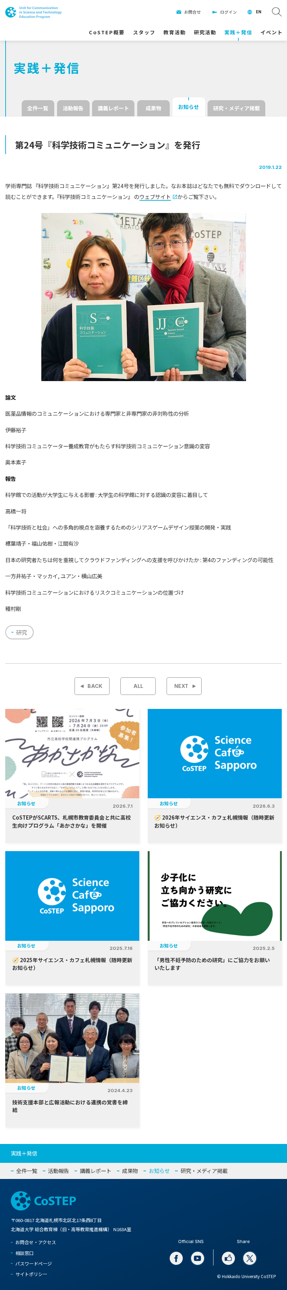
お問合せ (192, 12)
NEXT (181, 686)
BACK (95, 686)
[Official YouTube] (197, 1258)
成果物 (153, 108)
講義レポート (113, 108)
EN (258, 11)
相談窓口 (24, 1253)
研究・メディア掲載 (236, 108)
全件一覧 (37, 108)
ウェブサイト (155, 196)
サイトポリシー (31, 1274)
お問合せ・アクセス (35, 1242)
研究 (21, 632)
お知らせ (188, 106)
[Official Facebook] (176, 1258)
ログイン (228, 12)
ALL (138, 686)
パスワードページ (33, 1263)
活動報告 (73, 108)
